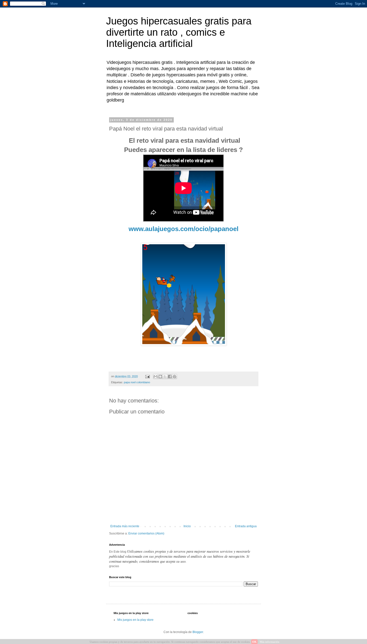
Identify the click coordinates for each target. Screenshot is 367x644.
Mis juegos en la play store (135, 620)
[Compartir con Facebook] (169, 376)
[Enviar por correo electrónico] (155, 376)
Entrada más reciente (124, 526)
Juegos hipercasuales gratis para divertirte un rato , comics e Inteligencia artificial (178, 32)
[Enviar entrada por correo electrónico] (147, 376)
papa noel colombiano (137, 382)
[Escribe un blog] (160, 376)
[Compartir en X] (165, 376)
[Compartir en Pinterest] (174, 376)
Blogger (197, 632)
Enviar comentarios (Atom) (146, 533)
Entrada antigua (246, 526)
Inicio (187, 526)
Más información (269, 641)
